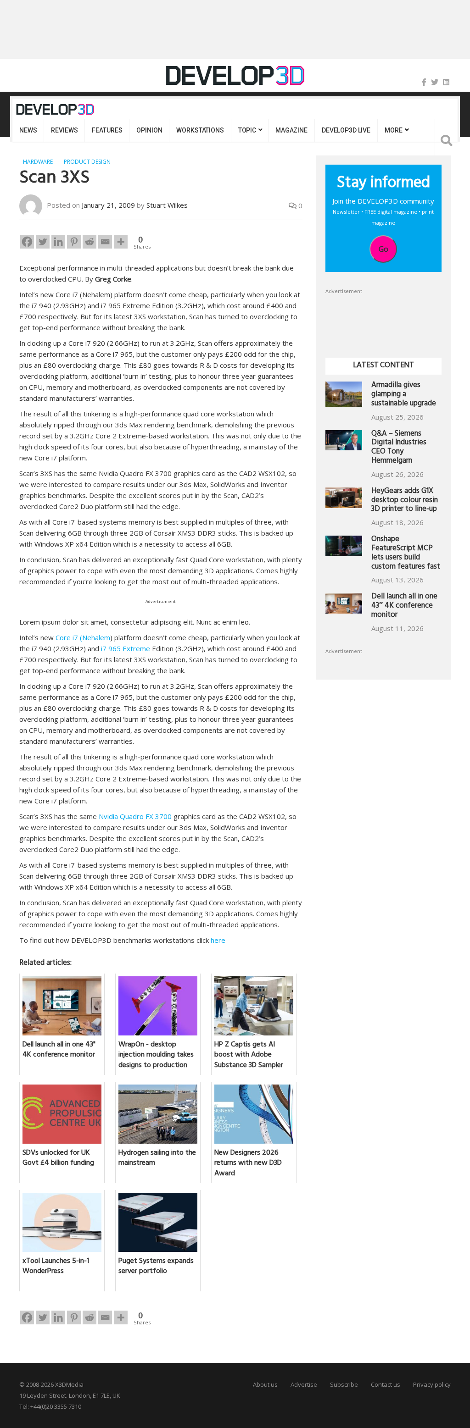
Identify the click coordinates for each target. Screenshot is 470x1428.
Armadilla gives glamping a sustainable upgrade (403, 395)
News (28, 130)
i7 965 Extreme (126, 648)
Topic (247, 130)
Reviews (64, 130)
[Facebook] (424, 82)
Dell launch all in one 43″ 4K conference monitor (404, 606)
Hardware (38, 162)
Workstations (200, 130)
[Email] (105, 242)
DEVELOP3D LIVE (346, 130)
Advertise (304, 1384)
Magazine (291, 130)
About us (265, 1384)
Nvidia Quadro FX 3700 (135, 816)
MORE (393, 130)
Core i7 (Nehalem (83, 637)
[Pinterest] (74, 242)
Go (383, 249)
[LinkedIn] (446, 82)
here (218, 940)
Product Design (87, 162)
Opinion (149, 130)
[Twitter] (435, 82)
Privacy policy (432, 1384)
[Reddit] (89, 242)
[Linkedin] (58, 242)
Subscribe (344, 1384)
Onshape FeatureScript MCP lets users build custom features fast (405, 553)
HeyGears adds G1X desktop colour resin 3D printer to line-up (404, 501)
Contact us (385, 1384)
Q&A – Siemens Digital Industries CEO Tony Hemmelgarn (398, 448)
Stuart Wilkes (167, 205)
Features (107, 130)
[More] (121, 242)
